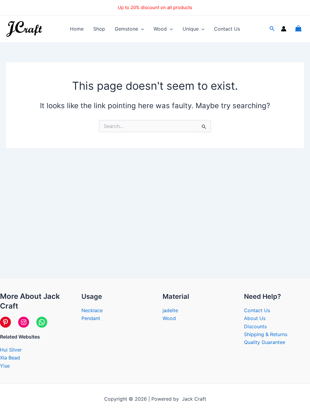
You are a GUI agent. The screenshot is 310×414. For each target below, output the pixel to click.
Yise (5, 366)
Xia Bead (10, 358)
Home (77, 29)
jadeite (170, 310)
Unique (191, 29)
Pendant (90, 318)
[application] (141, 29)
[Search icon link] (272, 29)
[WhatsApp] (41, 322)
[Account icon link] (283, 29)
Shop (99, 29)
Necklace (92, 310)
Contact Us (227, 29)
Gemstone (126, 29)
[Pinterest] (5, 322)
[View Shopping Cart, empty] (298, 29)
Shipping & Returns (265, 334)
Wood (160, 29)
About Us (254, 318)
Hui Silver (11, 350)
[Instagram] (23, 322)
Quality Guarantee (264, 342)
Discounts (255, 326)
